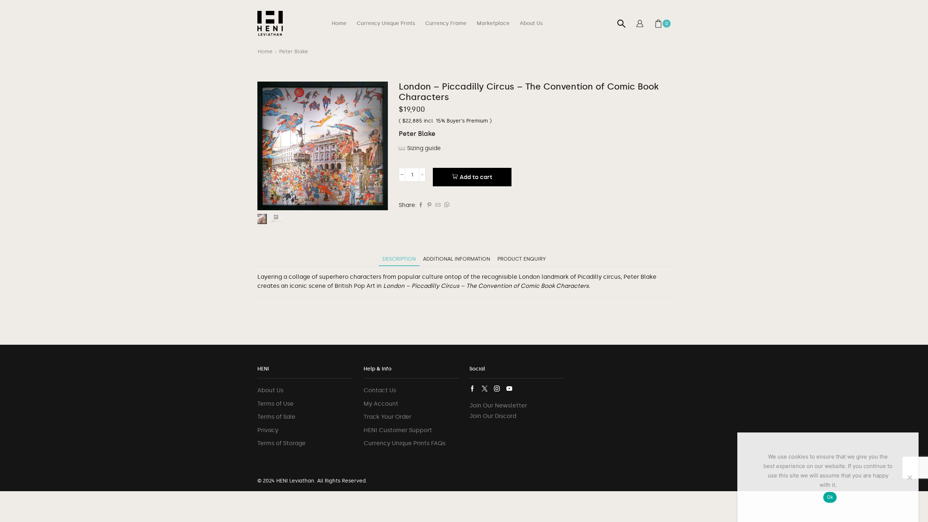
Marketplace (493, 23)
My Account (381, 403)
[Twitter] (485, 389)
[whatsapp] (446, 205)
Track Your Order (387, 416)
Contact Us (380, 390)
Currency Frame (446, 23)
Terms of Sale (276, 416)
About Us (531, 23)
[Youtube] (509, 389)
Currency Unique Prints (386, 23)
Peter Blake (293, 52)
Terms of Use (275, 403)
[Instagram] (497, 389)
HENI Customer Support (398, 430)
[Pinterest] (429, 205)
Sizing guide (424, 148)
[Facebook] (421, 205)
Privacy (267, 430)
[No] (909, 477)
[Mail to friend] (438, 205)
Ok (830, 497)
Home (339, 23)
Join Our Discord (492, 416)
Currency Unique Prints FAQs (405, 443)
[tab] (399, 259)
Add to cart (476, 177)
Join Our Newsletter (498, 405)
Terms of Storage (281, 443)
